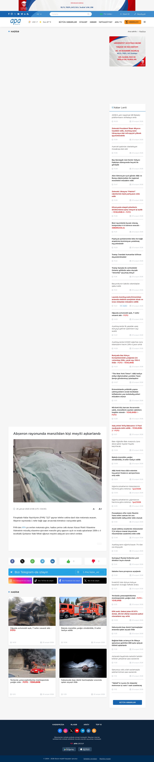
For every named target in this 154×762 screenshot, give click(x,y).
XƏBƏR (93, 22)
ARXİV (86, 724)
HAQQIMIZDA (58, 724)
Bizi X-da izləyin (93, 581)
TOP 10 (99, 724)
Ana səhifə (132, 31)
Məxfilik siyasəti (105, 759)
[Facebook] (8, 14)
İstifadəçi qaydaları (90, 759)
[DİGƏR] (143, 22)
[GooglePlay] (69, 749)
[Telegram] (22, 14)
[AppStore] (85, 749)
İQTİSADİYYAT (105, 22)
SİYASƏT (83, 22)
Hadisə (142, 31)
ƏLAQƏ (74, 724)
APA (24, 527)
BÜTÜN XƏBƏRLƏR (68, 22)
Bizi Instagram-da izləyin (22, 581)
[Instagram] (12, 14)
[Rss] (28, 14)
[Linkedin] (25, 14)
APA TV (118, 22)
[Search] (88, 14)
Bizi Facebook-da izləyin (71, 581)
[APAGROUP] (77, 743)
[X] (15, 14)
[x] (71, 731)
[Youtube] (18, 14)
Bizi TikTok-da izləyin (45, 581)
